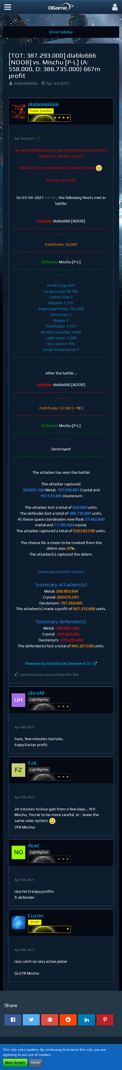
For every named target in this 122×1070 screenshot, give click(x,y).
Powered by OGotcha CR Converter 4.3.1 (58, 663)
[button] (7, 7)
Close (35, 1063)
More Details (15, 1063)
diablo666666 (26, 83)
